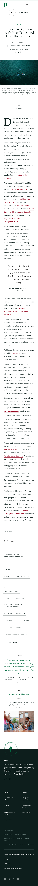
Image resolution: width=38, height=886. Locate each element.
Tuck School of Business (13, 456)
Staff (26, 620)
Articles (19, 24)
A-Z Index (7, 864)
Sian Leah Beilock (12, 591)
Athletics (8, 628)
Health (18, 628)
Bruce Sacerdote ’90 (20, 189)
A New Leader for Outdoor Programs (15, 834)
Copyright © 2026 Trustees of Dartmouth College (19, 854)
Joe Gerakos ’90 (10, 449)
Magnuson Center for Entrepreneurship (13, 605)
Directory (7, 805)
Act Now (8, 779)
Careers (24, 792)
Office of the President (14, 598)
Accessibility (26, 812)
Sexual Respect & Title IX (9, 814)
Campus (7, 569)
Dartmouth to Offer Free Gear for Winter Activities (19, 845)
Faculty (18, 620)
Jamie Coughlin (24, 212)
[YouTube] (18, 879)
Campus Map (8, 820)
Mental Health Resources (26, 806)
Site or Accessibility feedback (13, 868)
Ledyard (16, 353)
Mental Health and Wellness (17, 576)
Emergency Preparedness (26, 799)
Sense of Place (10, 642)
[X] (9, 879)
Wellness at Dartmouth (14, 613)
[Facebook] (5, 879)
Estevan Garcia (23, 205)
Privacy (6, 859)
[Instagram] (14, 879)
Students (8, 620)
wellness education (11, 411)
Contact (6, 792)
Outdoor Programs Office (15, 635)
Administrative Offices (8, 799)
